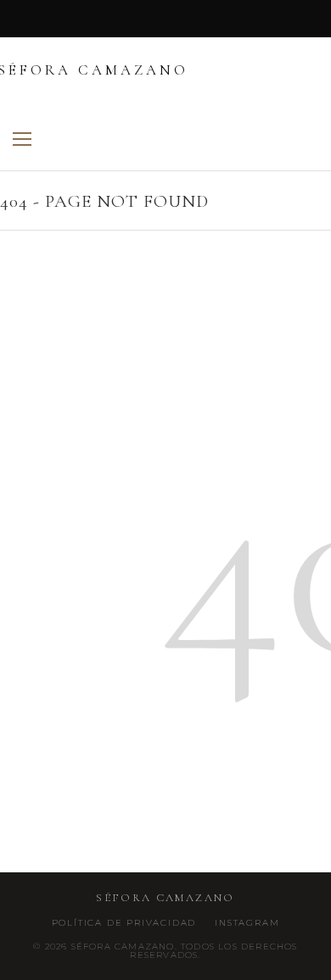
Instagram (247, 923)
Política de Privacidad (124, 923)
